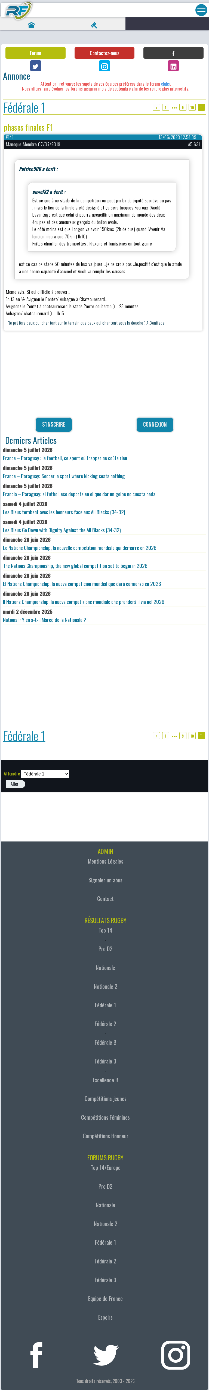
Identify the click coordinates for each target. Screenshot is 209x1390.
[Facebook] (173, 53)
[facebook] (36, 1352)
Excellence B (105, 1080)
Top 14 (105, 930)
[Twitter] (35, 65)
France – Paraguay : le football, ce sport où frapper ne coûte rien (65, 454)
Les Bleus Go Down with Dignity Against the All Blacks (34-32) (62, 526)
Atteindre (12, 773)
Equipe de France (105, 1298)
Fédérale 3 (105, 1061)
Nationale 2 (105, 986)
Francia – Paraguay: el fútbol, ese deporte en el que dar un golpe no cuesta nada (79, 490)
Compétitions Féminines (105, 1117)
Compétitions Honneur (105, 1136)
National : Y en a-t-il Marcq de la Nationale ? (44, 615)
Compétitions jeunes (106, 1098)
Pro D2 (105, 948)
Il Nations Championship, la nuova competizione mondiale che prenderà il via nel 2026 (83, 597)
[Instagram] (104, 65)
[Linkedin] (173, 65)
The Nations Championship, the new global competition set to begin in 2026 (75, 561)
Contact (105, 898)
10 (192, 107)
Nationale (105, 967)
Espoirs (105, 1317)
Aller (15, 784)
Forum (35, 52)
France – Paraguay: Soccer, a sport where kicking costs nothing (64, 472)
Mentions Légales (105, 861)
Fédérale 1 (24, 107)
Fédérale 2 (105, 1023)
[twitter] (106, 1352)
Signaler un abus (105, 880)
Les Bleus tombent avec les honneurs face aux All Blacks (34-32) (64, 508)
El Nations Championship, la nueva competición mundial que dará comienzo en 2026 (82, 579)
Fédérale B (105, 1042)
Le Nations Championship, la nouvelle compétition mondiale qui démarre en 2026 (79, 543)
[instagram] (175, 1352)
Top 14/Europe (106, 1167)
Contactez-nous (104, 52)
